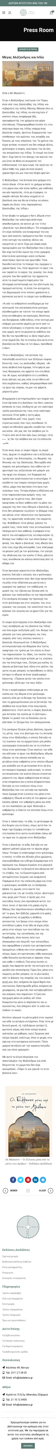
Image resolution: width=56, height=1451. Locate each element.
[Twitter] (20, 1180)
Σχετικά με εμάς (10, 1256)
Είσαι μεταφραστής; (12, 1267)
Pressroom (7, 1272)
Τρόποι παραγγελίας (12, 1309)
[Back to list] (28, 1190)
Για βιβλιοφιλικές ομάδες (15, 1352)
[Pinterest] (28, 1180)
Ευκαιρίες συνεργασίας (14, 1278)
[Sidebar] (4, 439)
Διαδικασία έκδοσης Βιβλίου (16, 1261)
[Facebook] (13, 1180)
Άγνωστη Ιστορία (28, 49)
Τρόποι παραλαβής (11, 1293)
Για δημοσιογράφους (12, 1346)
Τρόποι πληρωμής (11, 1315)
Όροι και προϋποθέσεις (14, 1320)
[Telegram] (43, 1180)
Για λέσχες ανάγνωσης (13, 1340)
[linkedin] (35, 1180)
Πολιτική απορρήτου (12, 1298)
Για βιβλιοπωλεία (11, 1335)
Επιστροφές (8, 1304)
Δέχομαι (28, 1446)
